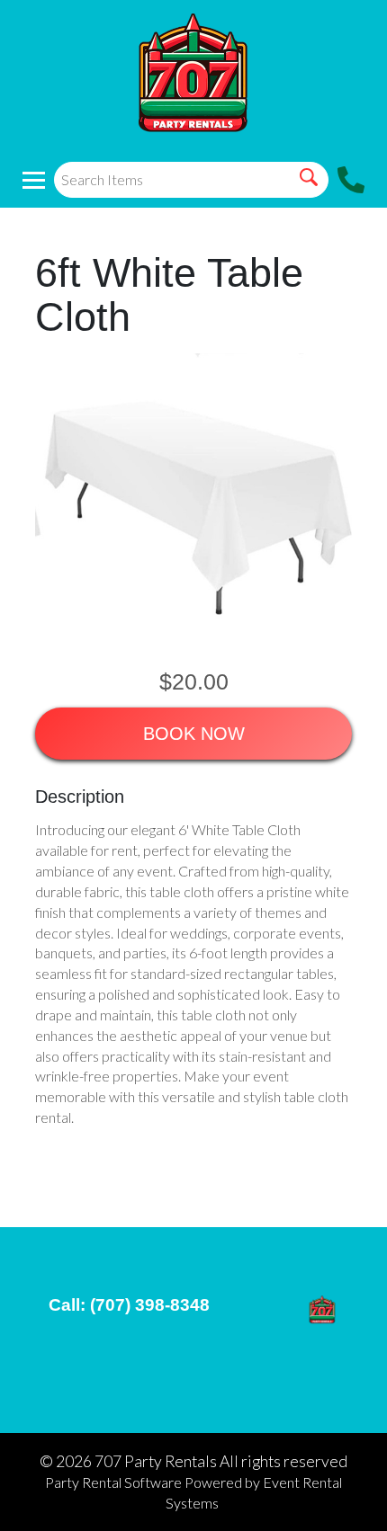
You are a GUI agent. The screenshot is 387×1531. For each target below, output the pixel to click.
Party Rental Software (113, 1482)
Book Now (194, 733)
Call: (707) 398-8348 (129, 1304)
